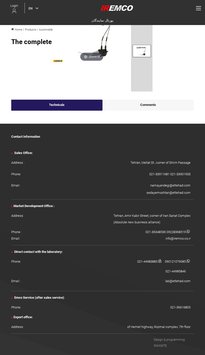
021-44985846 (176, 271)
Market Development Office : (34, 206)
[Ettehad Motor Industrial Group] (117, 8)
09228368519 (176, 232)
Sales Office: (23, 153)
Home (18, 29)
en (30, 8)
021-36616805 (180, 307)
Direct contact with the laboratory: (38, 252)
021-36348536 (156, 232)
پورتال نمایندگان (103, 20)
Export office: (23, 317)
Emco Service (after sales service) (39, 297)
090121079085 (175, 261)
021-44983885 (147, 261)
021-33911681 (159, 174)
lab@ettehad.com (177, 281)
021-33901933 (180, 174)
